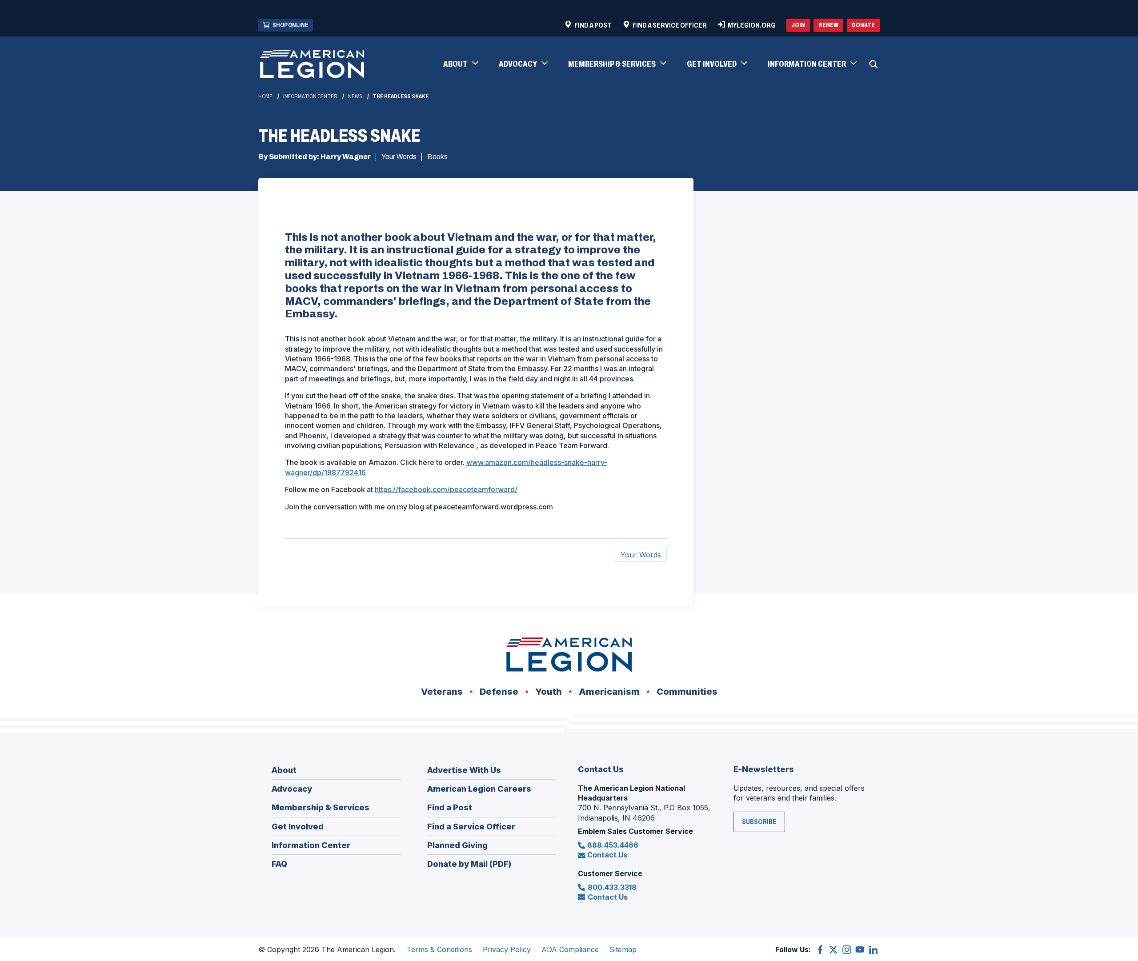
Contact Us (607, 854)
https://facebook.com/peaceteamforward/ (446, 489)
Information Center (310, 96)
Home (265, 96)
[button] (460, 64)
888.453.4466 (612, 845)
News (355, 96)
